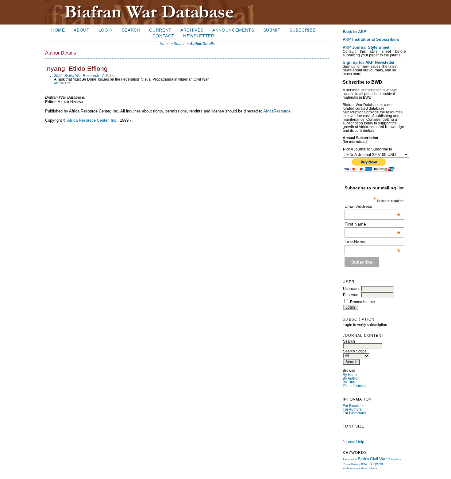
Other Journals (355, 386)
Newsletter (198, 36)
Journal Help (353, 442)
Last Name (372, 241)
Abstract (62, 83)
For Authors (352, 409)
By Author (351, 378)
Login (105, 30)
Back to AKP (354, 32)
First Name (372, 224)
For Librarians (354, 413)
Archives (191, 30)
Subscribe (302, 30)
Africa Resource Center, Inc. (92, 120)
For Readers (353, 406)
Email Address (372, 206)
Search (131, 30)
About (81, 30)
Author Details (202, 44)
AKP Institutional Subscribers (371, 39)
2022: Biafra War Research (76, 76)
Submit (272, 30)
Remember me (362, 302)
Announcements (233, 30)
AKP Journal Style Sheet (366, 47)
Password (351, 295)
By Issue (350, 375)
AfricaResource (277, 111)
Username (351, 289)
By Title (349, 382)
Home (58, 30)
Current (160, 30)
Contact (163, 36)
